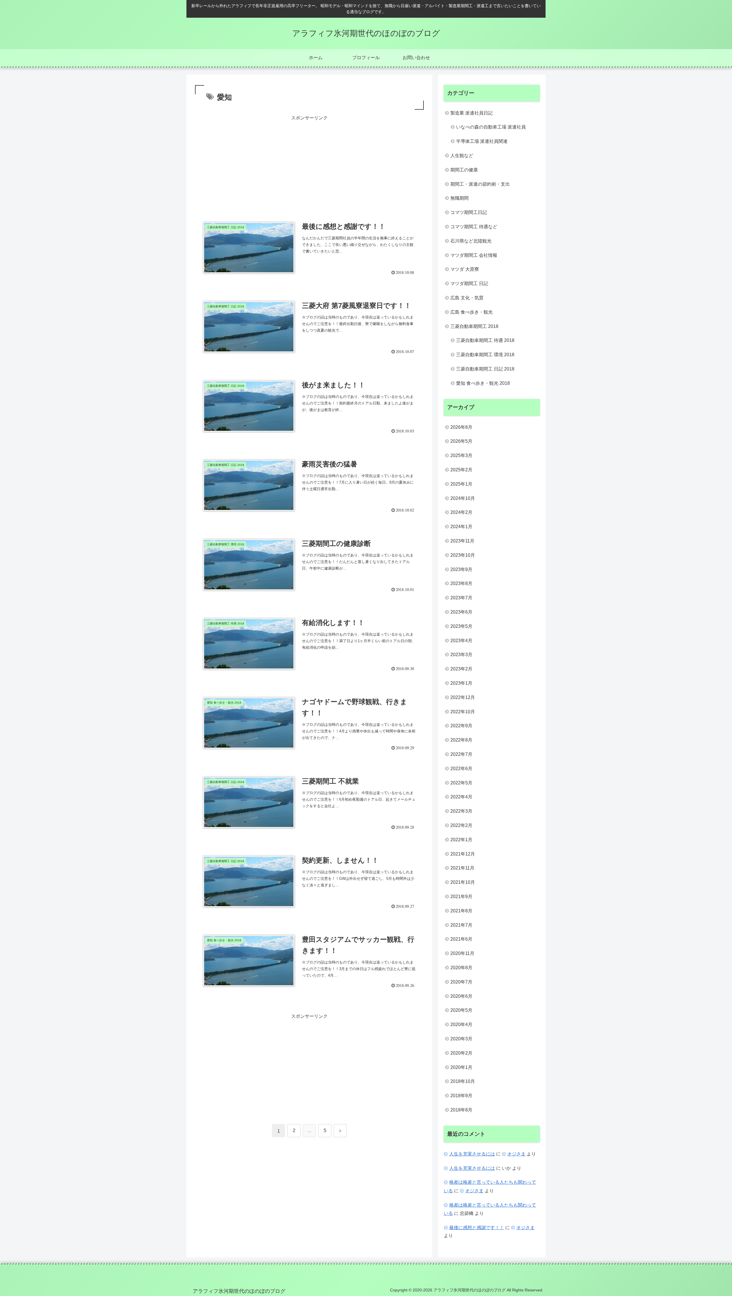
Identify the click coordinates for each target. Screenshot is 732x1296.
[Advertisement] (309, 162)
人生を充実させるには (472, 1153)
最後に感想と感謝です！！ (476, 1227)
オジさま (516, 1153)
